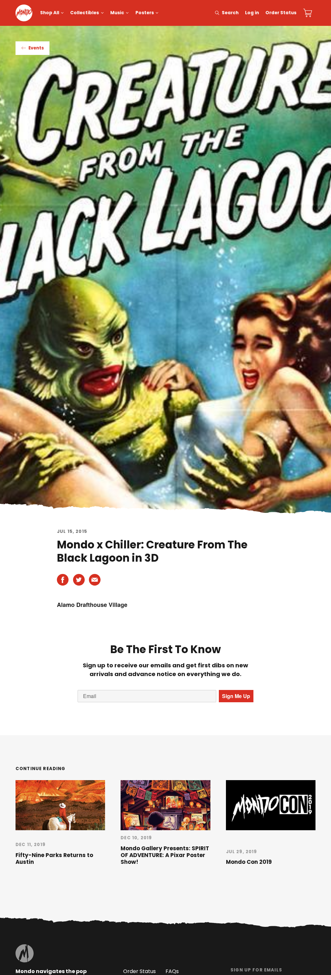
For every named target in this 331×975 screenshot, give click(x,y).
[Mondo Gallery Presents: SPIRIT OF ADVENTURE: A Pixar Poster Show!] (165, 805)
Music (117, 13)
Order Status (280, 13)
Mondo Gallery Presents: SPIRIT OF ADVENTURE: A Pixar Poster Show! (165, 855)
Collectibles (84, 13)
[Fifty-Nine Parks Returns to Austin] (60, 805)
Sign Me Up (236, 696)
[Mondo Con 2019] (270, 805)
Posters (144, 13)
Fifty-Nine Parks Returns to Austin (54, 858)
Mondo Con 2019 (249, 862)
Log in (252, 13)
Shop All (49, 13)
